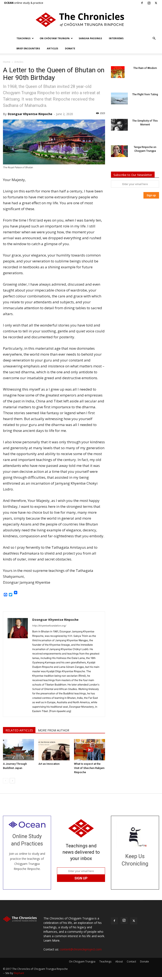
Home (6, 62)
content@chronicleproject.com (81, 949)
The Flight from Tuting (145, 94)
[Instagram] (149, 3)
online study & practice (23, 3)
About (119, 961)
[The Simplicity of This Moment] (119, 125)
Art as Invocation (48, 763)
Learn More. (51, 940)
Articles (52, 48)
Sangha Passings (90, 38)
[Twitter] (156, 3)
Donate (70, 48)
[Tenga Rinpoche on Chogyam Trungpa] (119, 151)
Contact (131, 961)
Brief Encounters (28, 48)
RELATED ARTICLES (19, 730)
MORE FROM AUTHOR (53, 730)
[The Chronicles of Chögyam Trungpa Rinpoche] (81, 20)
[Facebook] (142, 3)
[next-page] (12, 780)
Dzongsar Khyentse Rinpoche (30, 114)
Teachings (23, 38)
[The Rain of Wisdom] (119, 72)
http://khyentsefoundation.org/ (49, 625)
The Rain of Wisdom (145, 68)
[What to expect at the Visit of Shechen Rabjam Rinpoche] (89, 749)
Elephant (19, 973)
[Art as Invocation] (53, 749)
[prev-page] (5, 780)
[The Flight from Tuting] (119, 98)
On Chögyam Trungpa (55, 38)
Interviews (116, 38)
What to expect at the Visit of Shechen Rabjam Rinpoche (89, 768)
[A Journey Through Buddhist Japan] (18, 749)
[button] (154, 38)
